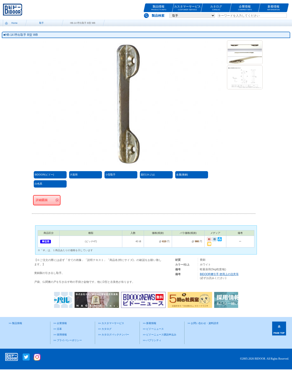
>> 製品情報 (15, 323)
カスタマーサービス (187, 8)
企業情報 (245, 8)
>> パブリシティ (152, 340)
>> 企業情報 (60, 323)
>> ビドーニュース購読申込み (159, 334)
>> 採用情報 (60, 334)
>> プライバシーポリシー (67, 340)
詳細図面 (42, 200)
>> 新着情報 (149, 323)
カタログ (216, 8)
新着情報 (273, 8)
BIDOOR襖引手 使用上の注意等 (219, 274)
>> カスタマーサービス (111, 323)
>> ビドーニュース (153, 328)
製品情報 (158, 8)
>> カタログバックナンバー (113, 334)
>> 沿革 (57, 328)
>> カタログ (105, 328)
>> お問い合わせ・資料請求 (203, 323)
